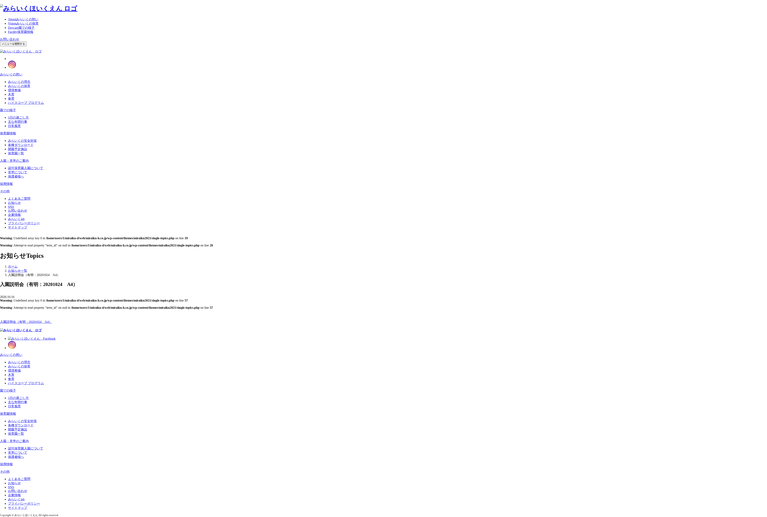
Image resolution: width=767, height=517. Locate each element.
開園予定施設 (17, 149)
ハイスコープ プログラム (26, 102)
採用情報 (6, 184)
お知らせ (14, 202)
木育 (11, 94)
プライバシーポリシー (24, 223)
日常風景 (14, 126)
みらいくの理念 (19, 81)
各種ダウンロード (21, 145)
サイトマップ (17, 227)
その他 (5, 191)
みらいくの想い (23, 19)
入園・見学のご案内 (14, 160)
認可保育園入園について (25, 168)
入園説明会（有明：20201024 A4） (26, 321)
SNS (11, 206)
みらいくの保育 (23, 23)
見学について (17, 172)
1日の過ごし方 (18, 117)
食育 (11, 98)
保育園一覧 (16, 153)
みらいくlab (16, 219)
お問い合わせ (9, 39)
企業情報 (14, 214)
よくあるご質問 (19, 198)
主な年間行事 (17, 121)
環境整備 (14, 90)
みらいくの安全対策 (22, 140)
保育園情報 (20, 32)
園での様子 (21, 27)
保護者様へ (16, 176)
